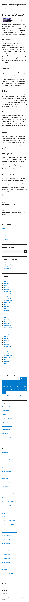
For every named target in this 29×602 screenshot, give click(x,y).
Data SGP (4, 414)
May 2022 (6, 340)
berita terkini (7, 264)
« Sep (7, 395)
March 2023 (7, 323)
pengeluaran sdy (6, 535)
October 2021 (7, 353)
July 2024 (6, 304)
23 (25, 386)
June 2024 (6, 306)
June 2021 (6, 361)
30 (25, 389)
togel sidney (5, 569)
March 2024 (7, 312)
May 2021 (6, 363)
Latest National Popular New (14, 5)
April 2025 (6, 287)
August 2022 (7, 334)
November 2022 (8, 329)
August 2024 (7, 302)
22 (21, 386)
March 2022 (7, 344)
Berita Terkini (7, 266)
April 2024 (6, 310)
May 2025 (6, 285)
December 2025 (8, 279)
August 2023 (7, 315)
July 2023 (6, 317)
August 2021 (7, 357)
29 (21, 389)
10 (4, 384)
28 (18, 389)
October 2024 (7, 298)
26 (11, 389)
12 (11, 384)
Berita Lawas (7, 263)
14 (18, 384)
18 (7, 386)
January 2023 (7, 325)
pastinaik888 (7, 195)
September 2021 (8, 355)
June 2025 (6, 283)
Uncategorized (22, 195)
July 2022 (6, 336)
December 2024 (8, 295)
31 (4, 392)
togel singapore (6, 422)
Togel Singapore (6, 583)
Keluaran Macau (6, 429)
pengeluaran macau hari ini (9, 528)
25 (7, 389)
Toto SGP (4, 590)
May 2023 (6, 319)
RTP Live (4, 236)
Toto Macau (5, 433)
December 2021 (8, 350)
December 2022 (8, 327)
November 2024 (8, 297)
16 (25, 384)
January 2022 (7, 348)
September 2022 (8, 333)
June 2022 (6, 338)
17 (4, 386)
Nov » (21, 395)
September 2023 (8, 314)
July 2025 (6, 281)
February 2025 (7, 291)
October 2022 (7, 331)
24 (4, 389)
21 (18, 386)
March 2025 (7, 289)
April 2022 (6, 342)
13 (14, 384)
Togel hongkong (6, 587)
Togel (3, 228)
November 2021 (8, 351)
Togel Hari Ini (6, 407)
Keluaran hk (5, 410)
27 (14, 389)
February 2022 (7, 346)
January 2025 (7, 293)
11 (7, 384)
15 (21, 384)
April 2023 (6, 321)
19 (11, 386)
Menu (4, 8)
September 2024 (8, 300)
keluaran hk (5, 239)
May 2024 (6, 308)
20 (14, 386)
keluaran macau (6, 437)
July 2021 (6, 359)
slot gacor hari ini (7, 425)
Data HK (4, 232)
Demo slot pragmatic (7, 418)
